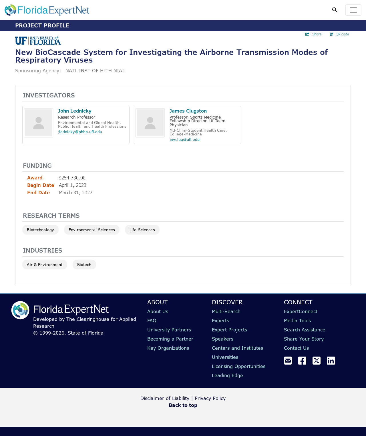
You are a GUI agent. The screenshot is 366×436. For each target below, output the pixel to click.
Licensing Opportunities (238, 366)
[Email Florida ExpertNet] (290, 362)
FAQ (151, 320)
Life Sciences (142, 229)
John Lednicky (75, 111)
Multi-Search (226, 311)
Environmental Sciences (92, 229)
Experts (220, 320)
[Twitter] (319, 362)
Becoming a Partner (170, 339)
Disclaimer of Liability (164, 398)
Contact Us (296, 348)
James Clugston (188, 111)
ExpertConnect (300, 311)
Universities (225, 357)
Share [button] (317, 34)
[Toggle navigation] (353, 10)
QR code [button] (342, 34)
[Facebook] (304, 362)
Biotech (84, 264)
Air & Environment (44, 264)
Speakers (222, 339)
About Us (157, 311)
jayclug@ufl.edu (185, 139)
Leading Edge (227, 375)
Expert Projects (229, 330)
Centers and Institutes (237, 348)
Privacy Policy (210, 398)
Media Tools (297, 320)
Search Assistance (304, 330)
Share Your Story (304, 339)
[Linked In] (333, 362)
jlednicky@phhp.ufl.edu (80, 131)
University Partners (169, 330)
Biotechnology (40, 229)
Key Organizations (168, 348)
